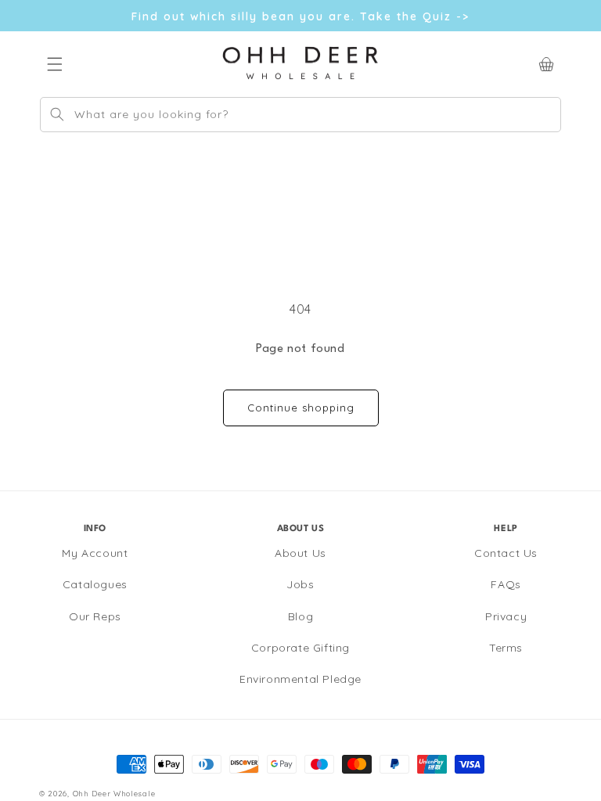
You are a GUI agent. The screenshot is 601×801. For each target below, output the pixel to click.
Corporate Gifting (300, 648)
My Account (95, 553)
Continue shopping (300, 407)
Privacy (506, 616)
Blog (300, 616)
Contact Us (506, 553)
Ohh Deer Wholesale (114, 793)
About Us (300, 553)
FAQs (505, 584)
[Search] (57, 114)
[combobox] (300, 114)
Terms (506, 648)
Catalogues (95, 584)
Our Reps (95, 616)
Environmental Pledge (300, 679)
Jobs (300, 584)
